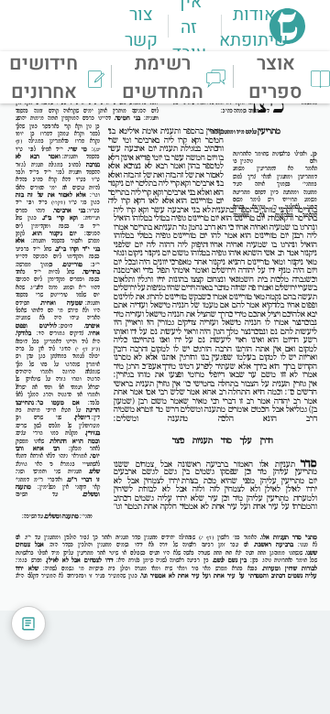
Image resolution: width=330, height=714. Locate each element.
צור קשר (141, 27)
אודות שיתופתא (253, 27)
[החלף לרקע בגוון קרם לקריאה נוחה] (28, 623)
